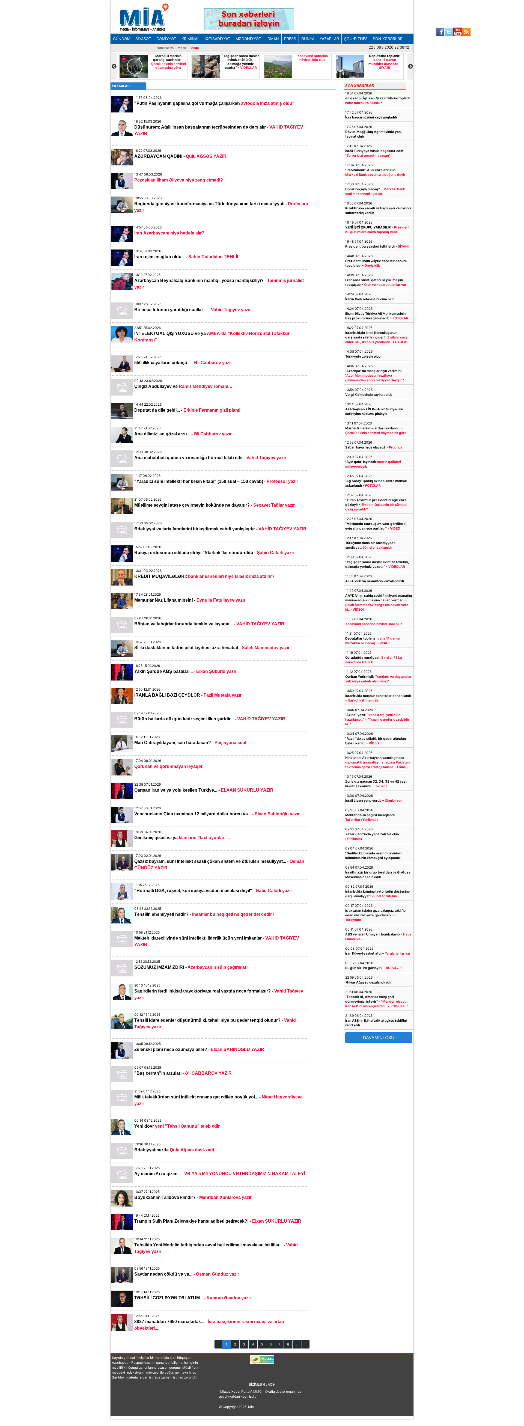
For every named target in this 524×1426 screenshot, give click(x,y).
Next (410, 66)
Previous (114, 66)
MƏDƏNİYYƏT (248, 38)
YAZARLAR (329, 38)
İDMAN (272, 38)
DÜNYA (307, 38)
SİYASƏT (143, 38)
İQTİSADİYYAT (217, 38)
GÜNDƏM (121, 38)
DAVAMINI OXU (378, 1037)
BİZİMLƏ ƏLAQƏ (262, 1384)
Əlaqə (194, 48)
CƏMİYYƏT (166, 38)
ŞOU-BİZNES (356, 38)
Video (182, 48)
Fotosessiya (165, 48)
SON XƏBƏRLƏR (388, 38)
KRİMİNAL (190, 38)
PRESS (290, 38)
